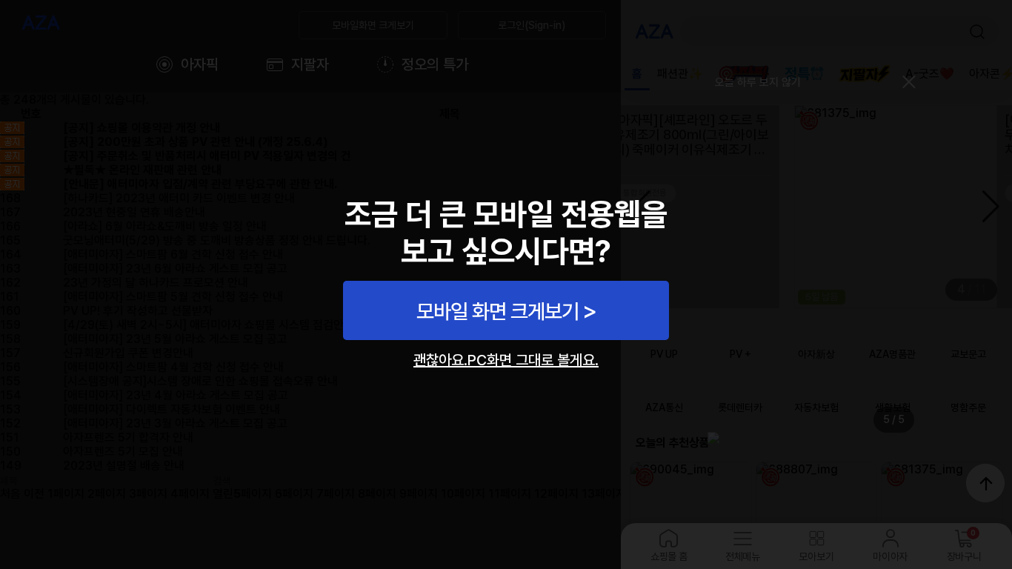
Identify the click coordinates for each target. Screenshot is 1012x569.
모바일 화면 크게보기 (497, 311)
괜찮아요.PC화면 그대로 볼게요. (506, 360)
